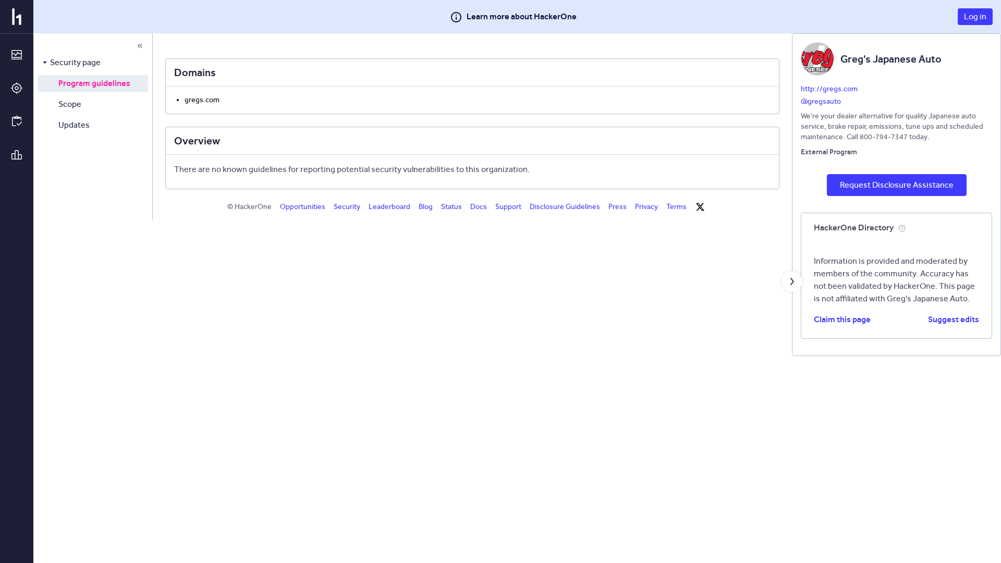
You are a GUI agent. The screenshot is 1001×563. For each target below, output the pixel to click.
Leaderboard (389, 206)
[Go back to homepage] (16, 16)
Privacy (646, 206)
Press (617, 206)
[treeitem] (93, 62)
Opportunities (302, 206)
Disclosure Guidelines (565, 206)
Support (508, 206)
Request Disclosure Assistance (897, 185)
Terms (676, 206)
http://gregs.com (829, 88)
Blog (426, 206)
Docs (478, 206)
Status (451, 206)
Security (347, 206)
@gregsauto (821, 101)
